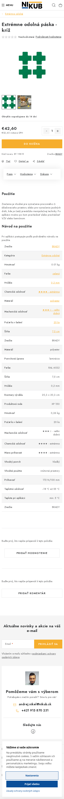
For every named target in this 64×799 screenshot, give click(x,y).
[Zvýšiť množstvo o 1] (58, 131)
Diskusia (44, 174)
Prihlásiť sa (48, 644)
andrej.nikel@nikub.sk (35, 704)
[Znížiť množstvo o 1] (46, 131)
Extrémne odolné (51, 255)
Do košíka (32, 144)
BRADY (58, 154)
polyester (55, 301)
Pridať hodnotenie (32, 553)
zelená (56, 273)
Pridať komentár (32, 593)
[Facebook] (33, 731)
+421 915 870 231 (35, 710)
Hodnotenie (26, 174)
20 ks (57, 322)
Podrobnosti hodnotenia (48, 36)
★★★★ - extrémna (49, 291)
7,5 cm (56, 331)
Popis (10, 174)
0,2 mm (55, 282)
